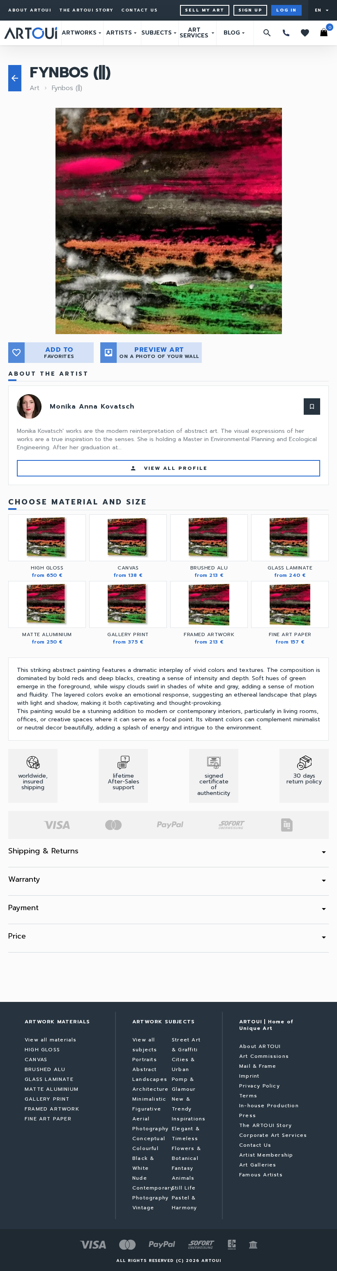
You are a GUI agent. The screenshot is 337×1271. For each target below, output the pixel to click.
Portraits (144, 1059)
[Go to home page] (30, 33)
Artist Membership (266, 1155)
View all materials (51, 1039)
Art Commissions (264, 1056)
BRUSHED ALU (45, 1069)
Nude (139, 1178)
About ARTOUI (29, 10)
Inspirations (188, 1118)
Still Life (184, 1188)
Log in (286, 10)
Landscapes (149, 1079)
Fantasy (182, 1168)
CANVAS (36, 1059)
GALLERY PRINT (47, 1099)
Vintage (143, 1207)
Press (247, 1115)
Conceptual (148, 1138)
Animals (183, 1178)
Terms (248, 1095)
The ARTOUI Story (86, 10)
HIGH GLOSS (42, 1049)
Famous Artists (261, 1174)
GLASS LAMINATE (49, 1079)
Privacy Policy (259, 1086)
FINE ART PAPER (48, 1118)
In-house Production (269, 1105)
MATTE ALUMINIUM (51, 1089)
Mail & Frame (257, 1066)
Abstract (144, 1069)
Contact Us (139, 10)
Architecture (150, 1089)
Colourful (145, 1148)
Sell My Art (204, 10)
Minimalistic (149, 1099)
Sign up (250, 10)
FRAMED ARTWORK (52, 1109)
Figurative (146, 1109)
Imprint (249, 1076)
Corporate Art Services (273, 1135)
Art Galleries (258, 1165)
